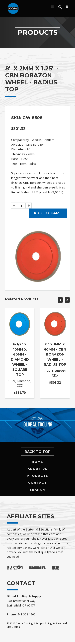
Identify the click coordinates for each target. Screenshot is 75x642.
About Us (38, 469)
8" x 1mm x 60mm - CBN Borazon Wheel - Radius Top (55, 354)
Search (37, 489)
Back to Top (37, 452)
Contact (37, 482)
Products (37, 476)
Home (37, 462)
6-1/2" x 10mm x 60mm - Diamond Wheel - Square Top (20, 359)
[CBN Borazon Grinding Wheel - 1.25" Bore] (37, 256)
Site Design (13, 626)
